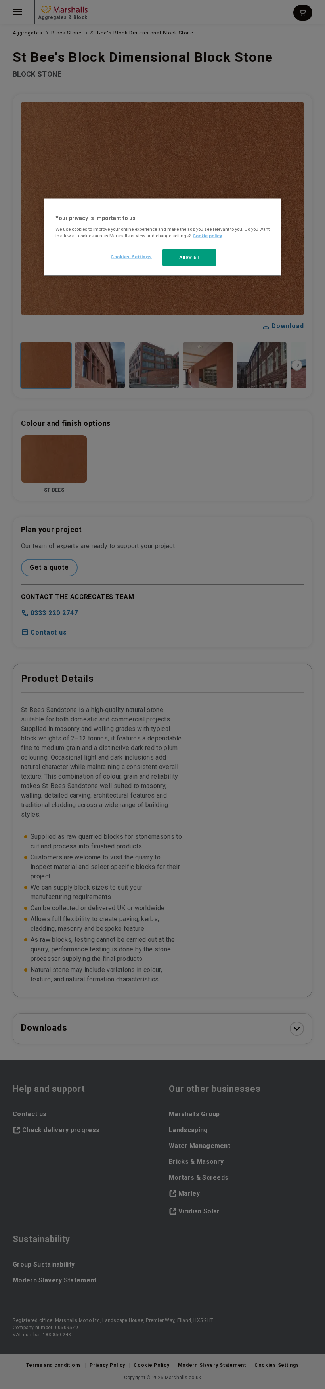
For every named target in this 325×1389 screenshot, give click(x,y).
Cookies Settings (131, 257)
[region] (162, 237)
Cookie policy (207, 236)
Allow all (189, 257)
